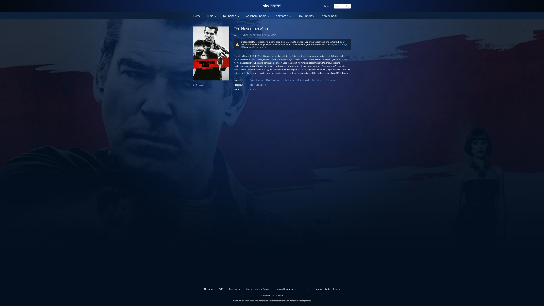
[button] (327, 6)
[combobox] (342, 6)
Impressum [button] (234, 289)
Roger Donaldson (258, 85)
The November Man (251, 28)
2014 (236, 35)
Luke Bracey (288, 80)
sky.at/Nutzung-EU (257, 47)
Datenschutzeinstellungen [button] (327, 289)
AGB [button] (221, 289)
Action (253, 89)
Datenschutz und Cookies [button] (258, 289)
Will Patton (317, 80)
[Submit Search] (347, 6)
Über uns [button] (208, 289)
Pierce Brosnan (257, 80)
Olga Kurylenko (273, 80)
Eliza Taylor (330, 80)
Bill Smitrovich (303, 80)
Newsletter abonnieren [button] (287, 289)
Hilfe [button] (306, 289)
